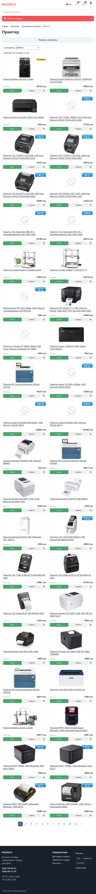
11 (76, 824)
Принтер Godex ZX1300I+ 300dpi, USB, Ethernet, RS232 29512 (68, 385)
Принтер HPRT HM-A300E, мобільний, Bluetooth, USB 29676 (21, 805)
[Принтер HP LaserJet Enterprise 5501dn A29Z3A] (24, 678)
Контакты (56, 863)
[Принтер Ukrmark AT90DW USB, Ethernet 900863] (24, 449)
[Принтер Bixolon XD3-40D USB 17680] (24, 639)
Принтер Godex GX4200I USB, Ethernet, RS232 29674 (68, 424)
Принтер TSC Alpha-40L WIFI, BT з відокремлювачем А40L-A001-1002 (19, 233)
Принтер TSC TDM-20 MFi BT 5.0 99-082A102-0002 (24, 576)
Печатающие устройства (31, 26)
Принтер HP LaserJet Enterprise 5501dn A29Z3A (21, 691)
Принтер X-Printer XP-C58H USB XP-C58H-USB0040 (70, 653)
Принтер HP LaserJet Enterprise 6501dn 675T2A (21, 385)
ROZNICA (9, 4)
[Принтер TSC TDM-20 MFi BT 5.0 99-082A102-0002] (24, 563)
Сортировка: (10, 48)
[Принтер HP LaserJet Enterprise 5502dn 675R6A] (71, 449)
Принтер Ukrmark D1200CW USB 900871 (69, 499)
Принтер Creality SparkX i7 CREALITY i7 (68, 270)
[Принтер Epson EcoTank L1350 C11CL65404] (24, 105)
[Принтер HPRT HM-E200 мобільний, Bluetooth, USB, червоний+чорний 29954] (71, 716)
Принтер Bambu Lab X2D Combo (18, 79)
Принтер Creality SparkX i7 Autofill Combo (22, 270)
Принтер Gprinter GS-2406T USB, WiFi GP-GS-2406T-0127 (71, 614)
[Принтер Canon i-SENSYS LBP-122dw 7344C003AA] (71, 334)
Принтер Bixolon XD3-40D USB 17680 (20, 652)
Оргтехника (15, 26)
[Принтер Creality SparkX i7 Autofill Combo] (24, 258)
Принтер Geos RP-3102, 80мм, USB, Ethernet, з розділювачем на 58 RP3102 (24, 309)
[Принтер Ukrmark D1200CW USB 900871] (71, 487)
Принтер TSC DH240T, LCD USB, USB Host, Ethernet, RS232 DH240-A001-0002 (23, 195)
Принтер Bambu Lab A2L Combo (18, 728)
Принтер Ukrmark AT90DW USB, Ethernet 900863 (22, 462)
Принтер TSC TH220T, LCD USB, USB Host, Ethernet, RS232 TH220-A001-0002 (70, 157)
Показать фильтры (48, 40)
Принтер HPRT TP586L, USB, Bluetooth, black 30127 (71, 767)
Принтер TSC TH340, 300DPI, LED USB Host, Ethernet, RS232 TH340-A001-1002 (71, 118)
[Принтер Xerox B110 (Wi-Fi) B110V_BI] (71, 678)
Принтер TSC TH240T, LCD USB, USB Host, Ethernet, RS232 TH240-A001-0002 (23, 157)
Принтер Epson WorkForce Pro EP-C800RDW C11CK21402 (71, 80)
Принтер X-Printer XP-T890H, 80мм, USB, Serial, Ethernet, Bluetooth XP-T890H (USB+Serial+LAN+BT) (22, 347)
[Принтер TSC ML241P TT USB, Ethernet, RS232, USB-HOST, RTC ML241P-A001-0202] (71, 296)
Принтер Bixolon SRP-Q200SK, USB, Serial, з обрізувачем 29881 (71, 805)
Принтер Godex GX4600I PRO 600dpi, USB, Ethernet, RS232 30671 (23, 424)
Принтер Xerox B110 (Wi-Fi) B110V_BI (67, 690)
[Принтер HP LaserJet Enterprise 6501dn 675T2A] (24, 372)
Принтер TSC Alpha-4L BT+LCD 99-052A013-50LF (70, 576)
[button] (44, 91)
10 (70, 824)
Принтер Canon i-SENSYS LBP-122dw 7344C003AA (67, 347)
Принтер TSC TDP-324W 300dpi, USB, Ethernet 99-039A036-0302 (67, 538)
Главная (5, 26)
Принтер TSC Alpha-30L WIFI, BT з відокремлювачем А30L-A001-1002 (66, 233)
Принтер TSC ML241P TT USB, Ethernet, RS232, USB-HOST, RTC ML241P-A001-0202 (70, 309)
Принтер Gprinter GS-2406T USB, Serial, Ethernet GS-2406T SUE (21, 500)
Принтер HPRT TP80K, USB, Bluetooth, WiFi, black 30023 (23, 767)
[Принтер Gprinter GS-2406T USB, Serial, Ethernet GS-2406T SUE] (24, 487)
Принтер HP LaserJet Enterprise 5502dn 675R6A (68, 462)
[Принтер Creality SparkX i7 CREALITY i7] (71, 258)
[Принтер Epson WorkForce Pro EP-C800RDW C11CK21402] (71, 67)
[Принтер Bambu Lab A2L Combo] (24, 716)
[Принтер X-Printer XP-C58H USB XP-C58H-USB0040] (71, 639)
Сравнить (32, 90)
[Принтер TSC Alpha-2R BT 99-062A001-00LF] (24, 601)
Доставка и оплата (61, 856)
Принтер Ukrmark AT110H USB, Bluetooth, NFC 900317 (22, 538)
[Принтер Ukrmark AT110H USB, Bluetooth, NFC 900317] (24, 525)
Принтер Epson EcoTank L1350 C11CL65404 (23, 117)
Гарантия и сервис (61, 860)
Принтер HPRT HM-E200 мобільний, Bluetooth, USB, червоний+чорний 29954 (68, 729)
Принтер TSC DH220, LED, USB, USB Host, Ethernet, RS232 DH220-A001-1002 (70, 195)
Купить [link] (12, 90)
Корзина (79, 853)
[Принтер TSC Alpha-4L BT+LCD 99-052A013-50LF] (71, 563)
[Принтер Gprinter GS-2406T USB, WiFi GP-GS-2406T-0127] (71, 601)
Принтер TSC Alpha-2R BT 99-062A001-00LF (23, 613)
